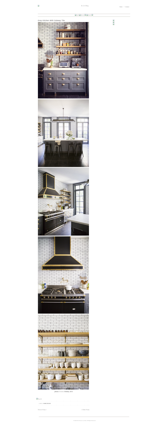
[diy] (89, 15)
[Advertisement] (113, 43)
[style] (77, 15)
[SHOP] (92, 15)
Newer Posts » (42, 409)
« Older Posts (85, 409)
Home (120, 6)
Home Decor (47, 403)
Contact (127, 6)
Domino (61, 391)
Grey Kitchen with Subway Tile (51, 20)
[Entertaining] (85, 15)
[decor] (82, 15)
